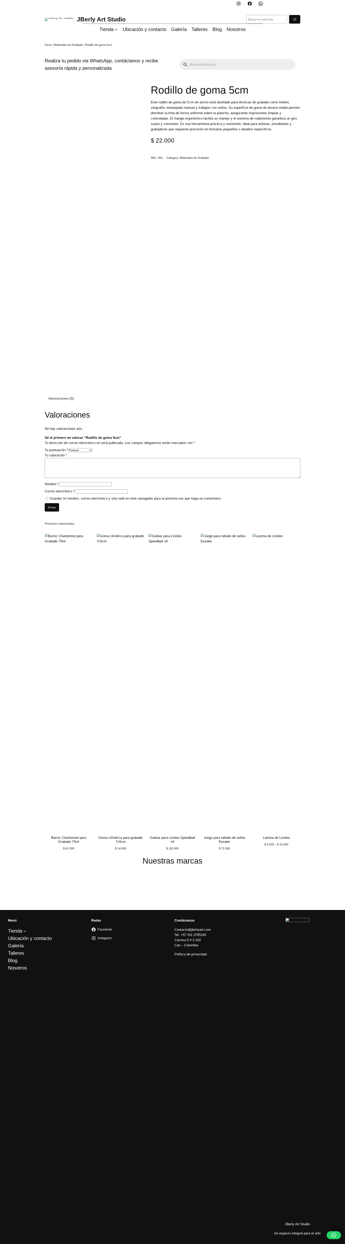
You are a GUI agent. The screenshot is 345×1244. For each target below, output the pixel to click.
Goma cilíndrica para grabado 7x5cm (120, 840)
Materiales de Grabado (68, 44)
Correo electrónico (60, 491)
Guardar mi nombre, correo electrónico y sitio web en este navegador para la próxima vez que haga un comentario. (135, 498)
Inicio (48, 44)
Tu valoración (56, 455)
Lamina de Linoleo (276, 838)
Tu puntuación (56, 450)
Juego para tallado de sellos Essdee (224, 840)
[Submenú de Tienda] (116, 29)
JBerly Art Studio (101, 19)
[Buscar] (294, 19)
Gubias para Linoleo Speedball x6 (172, 840)
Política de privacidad (190, 954)
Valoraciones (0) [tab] (61, 398)
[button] (334, 1235)
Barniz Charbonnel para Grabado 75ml (68, 840)
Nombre (52, 484)
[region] (172, 885)
